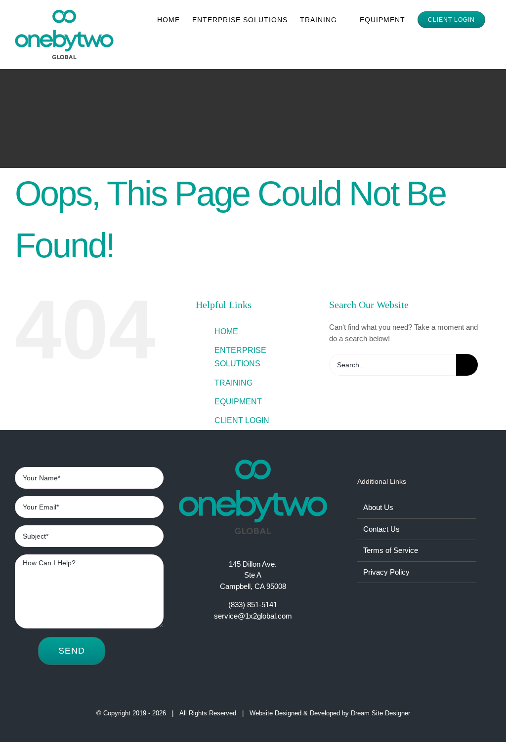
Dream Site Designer (380, 713)
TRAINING (233, 383)
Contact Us (381, 529)
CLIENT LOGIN (241, 420)
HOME (226, 331)
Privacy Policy (386, 572)
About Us (378, 507)
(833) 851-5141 (252, 604)
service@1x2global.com (253, 616)
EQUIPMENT (238, 401)
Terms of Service (390, 550)
